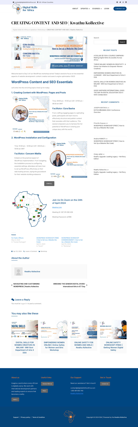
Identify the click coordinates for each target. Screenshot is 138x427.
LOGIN (106, 9)
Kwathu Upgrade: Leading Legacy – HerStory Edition (110, 158)
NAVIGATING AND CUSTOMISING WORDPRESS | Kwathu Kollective (26, 285)
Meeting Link (57, 207)
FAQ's (44, 391)
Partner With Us (47, 384)
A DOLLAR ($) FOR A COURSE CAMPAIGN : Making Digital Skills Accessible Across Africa (109, 58)
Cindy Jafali (98, 154)
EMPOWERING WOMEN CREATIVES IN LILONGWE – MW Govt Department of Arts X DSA (109, 75)
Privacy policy (25, 417)
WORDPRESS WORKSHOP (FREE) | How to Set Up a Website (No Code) (47, 240)
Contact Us (105, 384)
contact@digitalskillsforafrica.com (25, 2)
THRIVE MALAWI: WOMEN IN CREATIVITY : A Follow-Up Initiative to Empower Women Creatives (110, 66)
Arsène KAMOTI (99, 139)
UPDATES (84, 9)
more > (15, 399)
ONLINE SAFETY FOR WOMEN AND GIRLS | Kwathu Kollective (83, 345)
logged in (24, 303)
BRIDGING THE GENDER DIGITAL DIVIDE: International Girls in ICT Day (69, 285)
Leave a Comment (31, 251)
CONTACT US (120, 8)
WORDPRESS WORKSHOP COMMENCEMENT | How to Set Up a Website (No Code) (72, 240)
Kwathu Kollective (32, 271)
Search (96, 38)
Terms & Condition (38, 417)
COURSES (96, 9)
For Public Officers (17, 238)
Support (16, 417)
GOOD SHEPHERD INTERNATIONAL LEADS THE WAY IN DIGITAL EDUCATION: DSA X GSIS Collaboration (109, 92)
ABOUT (75, 9)
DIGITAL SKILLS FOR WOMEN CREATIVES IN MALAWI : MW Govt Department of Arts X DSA (109, 84)
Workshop (44, 251)
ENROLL (49, 184)
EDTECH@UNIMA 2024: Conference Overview (107, 111)
